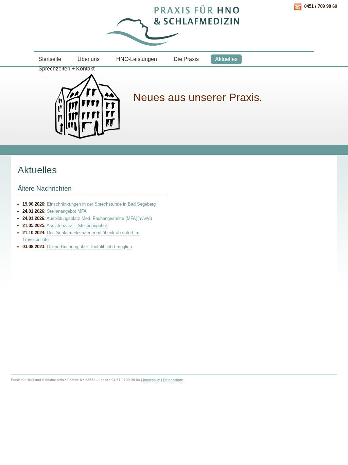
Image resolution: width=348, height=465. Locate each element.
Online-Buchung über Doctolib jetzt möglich (89, 246)
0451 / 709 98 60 (320, 6)
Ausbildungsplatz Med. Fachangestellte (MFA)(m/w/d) (99, 218)
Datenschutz (173, 380)
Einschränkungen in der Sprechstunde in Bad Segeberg (101, 204)
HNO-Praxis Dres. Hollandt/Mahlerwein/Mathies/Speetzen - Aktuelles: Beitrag (174, 25)
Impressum (151, 380)
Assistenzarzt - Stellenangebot (77, 225)
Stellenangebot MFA (67, 211)
